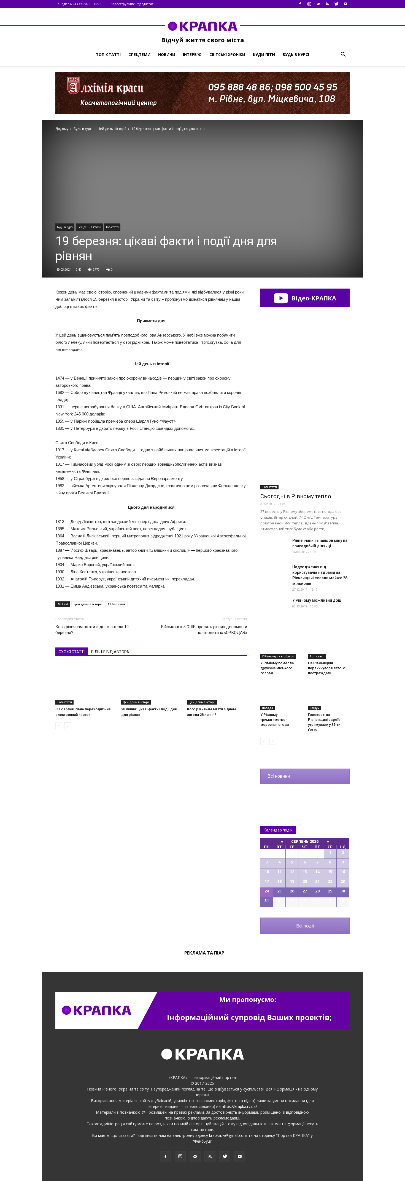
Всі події (305, 926)
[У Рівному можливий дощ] (274, 607)
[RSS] (327, 4)
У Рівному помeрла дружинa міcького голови (277, 668)
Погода (267, 708)
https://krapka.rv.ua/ (239, 1106)
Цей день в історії (89, 227)
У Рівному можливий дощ (317, 600)
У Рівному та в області (278, 656)
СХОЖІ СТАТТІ (72, 652)
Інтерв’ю (192, 54)
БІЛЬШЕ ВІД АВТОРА (110, 652)
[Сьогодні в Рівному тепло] (305, 457)
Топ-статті (108, 54)
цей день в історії (88, 604)
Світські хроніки (227, 54)
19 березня (116, 604)
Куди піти (264, 54)
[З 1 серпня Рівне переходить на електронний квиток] (85, 684)
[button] (343, 54)
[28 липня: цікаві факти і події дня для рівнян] (151, 684)
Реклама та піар (204, 953)
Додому (61, 128)
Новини (166, 54)
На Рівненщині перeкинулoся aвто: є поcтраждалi (326, 668)
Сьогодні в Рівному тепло (295, 496)
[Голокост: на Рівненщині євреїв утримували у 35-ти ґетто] (329, 696)
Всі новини (279, 776)
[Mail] (318, 4)
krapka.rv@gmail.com (228, 1135)
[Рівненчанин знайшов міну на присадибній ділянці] (274, 547)
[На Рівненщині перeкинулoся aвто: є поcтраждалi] (329, 644)
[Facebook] (300, 4)
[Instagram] (309, 4)
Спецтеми (139, 54)
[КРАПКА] (202, 26)
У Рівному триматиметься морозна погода (274, 720)
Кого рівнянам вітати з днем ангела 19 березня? (92, 629)
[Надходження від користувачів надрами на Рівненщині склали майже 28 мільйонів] (274, 573)
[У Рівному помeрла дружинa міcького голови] (281, 644)
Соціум (315, 708)
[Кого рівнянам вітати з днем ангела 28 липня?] (217, 684)
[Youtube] (345, 4)
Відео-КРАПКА (313, 298)
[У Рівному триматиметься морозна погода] (281, 696)
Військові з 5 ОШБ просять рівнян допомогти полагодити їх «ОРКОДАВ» (204, 629)
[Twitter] (336, 4)
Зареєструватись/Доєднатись (133, 4)
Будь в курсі (296, 54)
